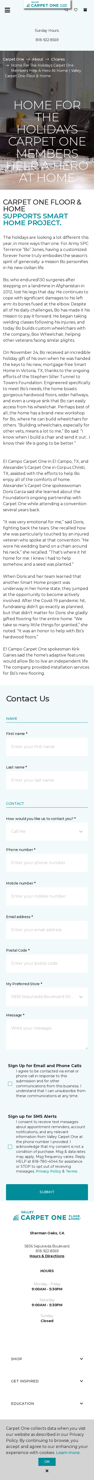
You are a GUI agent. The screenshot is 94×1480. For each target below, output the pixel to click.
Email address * (19, 917)
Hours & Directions (47, 1256)
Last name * (16, 767)
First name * (16, 733)
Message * (15, 1015)
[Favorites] (75, 10)
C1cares (58, 59)
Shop (16, 1359)
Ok (47, 1461)
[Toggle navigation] (7, 10)
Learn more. (68, 1452)
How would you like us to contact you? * (41, 818)
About (37, 59)
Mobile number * (21, 883)
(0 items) (85, 10)
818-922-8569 (47, 40)
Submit (47, 1192)
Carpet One (13, 59)
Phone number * (20, 849)
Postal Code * (17, 950)
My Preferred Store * (24, 984)
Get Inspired (25, 1381)
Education (22, 1403)
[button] (66, 10)
